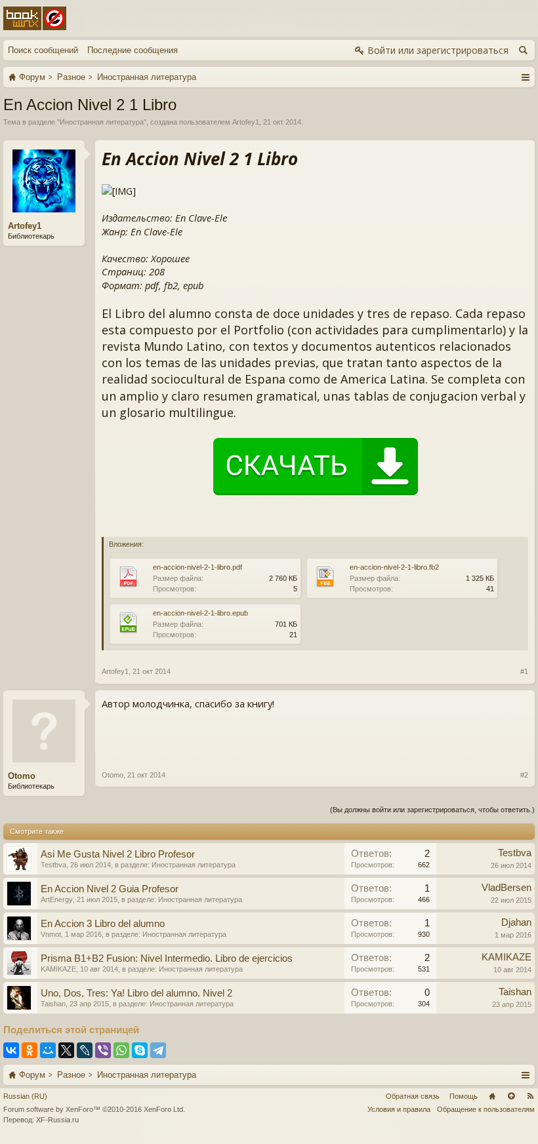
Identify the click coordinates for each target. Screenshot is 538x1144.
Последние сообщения (132, 50)
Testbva (53, 865)
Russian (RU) (25, 1096)
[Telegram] (158, 1050)
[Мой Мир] (48, 1050)
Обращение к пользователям (486, 1109)
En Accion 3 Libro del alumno (103, 923)
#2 (524, 775)
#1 (524, 671)
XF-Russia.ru (57, 1120)
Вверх (511, 1096)
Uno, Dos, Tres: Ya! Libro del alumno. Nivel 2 (136, 993)
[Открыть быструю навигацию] (525, 76)
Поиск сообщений (43, 50)
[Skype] (140, 1050)
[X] (66, 1050)
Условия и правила (398, 1109)
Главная (492, 1096)
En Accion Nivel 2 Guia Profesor (109, 889)
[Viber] (103, 1050)
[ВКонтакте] (11, 1050)
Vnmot (51, 934)
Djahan (516, 922)
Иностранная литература (102, 122)
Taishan (53, 1004)
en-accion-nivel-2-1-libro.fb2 (394, 567)
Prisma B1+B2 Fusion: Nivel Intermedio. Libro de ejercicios (167, 958)
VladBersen (506, 887)
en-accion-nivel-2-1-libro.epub (200, 613)
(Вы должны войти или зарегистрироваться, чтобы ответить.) (432, 810)
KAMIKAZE (58, 969)
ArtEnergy (57, 899)
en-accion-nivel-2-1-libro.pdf (197, 567)
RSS (530, 1096)
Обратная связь (413, 1096)
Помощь (463, 1096)
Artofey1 (245, 122)
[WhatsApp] (121, 1050)
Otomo (21, 776)
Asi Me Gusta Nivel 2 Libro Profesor (118, 854)
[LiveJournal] (85, 1050)
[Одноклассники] (29, 1050)
